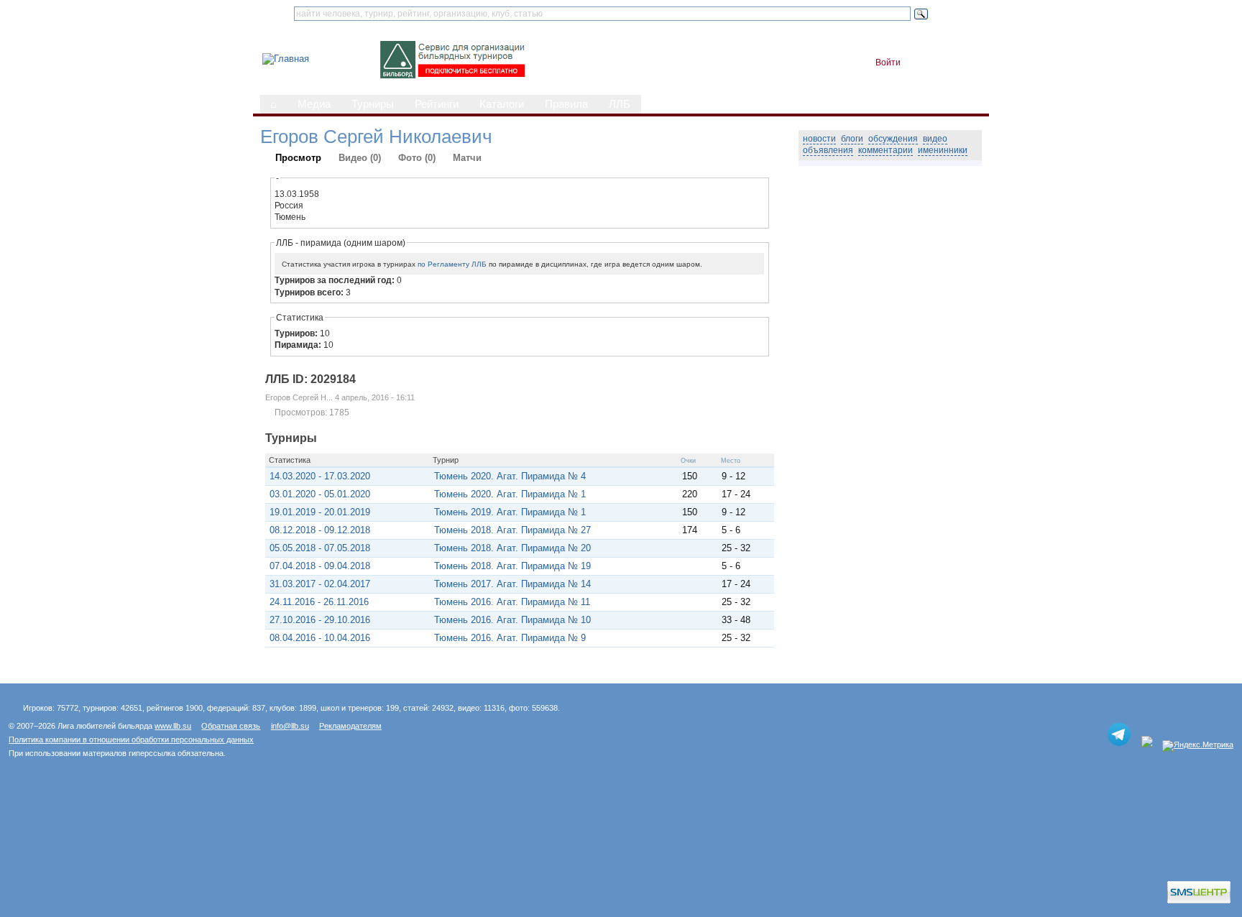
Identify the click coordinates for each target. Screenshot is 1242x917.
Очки (688, 460)
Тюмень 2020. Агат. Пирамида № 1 (510, 494)
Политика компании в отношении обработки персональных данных (131, 739)
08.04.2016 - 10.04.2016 (320, 637)
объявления (828, 150)
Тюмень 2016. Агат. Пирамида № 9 (510, 637)
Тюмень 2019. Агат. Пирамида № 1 (510, 512)
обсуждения (893, 139)
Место (730, 460)
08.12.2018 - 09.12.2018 (320, 530)
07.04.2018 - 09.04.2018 (320, 566)
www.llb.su (173, 726)
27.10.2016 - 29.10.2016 (320, 619)
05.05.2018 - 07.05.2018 (320, 548)
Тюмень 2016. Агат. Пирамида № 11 (512, 601)
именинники (942, 150)
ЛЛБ (619, 104)
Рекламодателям (350, 726)
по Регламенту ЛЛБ (452, 264)
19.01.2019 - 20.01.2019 (320, 512)
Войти (888, 62)
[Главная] (285, 58)
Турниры (372, 104)
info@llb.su (290, 726)
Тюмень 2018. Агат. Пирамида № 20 (512, 548)
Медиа (314, 104)
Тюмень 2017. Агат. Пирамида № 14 (512, 584)
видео (935, 139)
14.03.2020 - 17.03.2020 (320, 476)
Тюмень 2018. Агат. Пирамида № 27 (512, 530)
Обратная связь (230, 726)
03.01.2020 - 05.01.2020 (320, 494)
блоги (852, 139)
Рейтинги (437, 104)
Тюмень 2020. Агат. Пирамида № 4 (510, 476)
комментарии (885, 150)
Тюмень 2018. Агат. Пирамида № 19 (512, 566)
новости (819, 139)
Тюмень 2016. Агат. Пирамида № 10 (512, 619)
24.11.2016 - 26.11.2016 (319, 601)
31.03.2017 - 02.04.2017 (320, 584)
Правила (566, 104)
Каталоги (501, 104)
